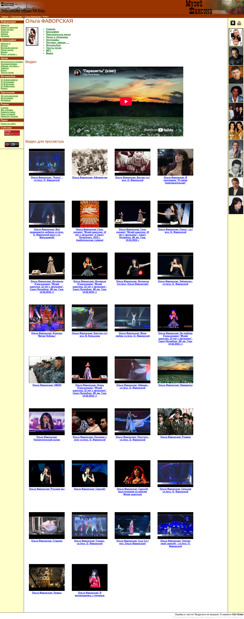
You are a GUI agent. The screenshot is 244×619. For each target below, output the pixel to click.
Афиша (4, 34)
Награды (5, 36)
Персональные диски (58, 34)
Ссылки (4, 108)
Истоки (4, 46)
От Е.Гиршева (7, 82)
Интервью (6, 100)
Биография (52, 31)
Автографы (52, 39)
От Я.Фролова (8, 86)
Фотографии (7, 98)
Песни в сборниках (57, 37)
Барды (4, 52)
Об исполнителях (9, 96)
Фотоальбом (8, 76)
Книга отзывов (8, 114)
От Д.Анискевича (9, 80)
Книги (4, 70)
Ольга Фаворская (33, 16)
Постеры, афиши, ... (57, 42)
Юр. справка (7, 110)
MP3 (48, 50)
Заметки (5, 68)
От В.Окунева (7, 84)
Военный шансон (9, 48)
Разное (4, 88)
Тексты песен (7, 72)
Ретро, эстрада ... (9, 54)
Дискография (8, 40)
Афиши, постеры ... (10, 66)
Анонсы (5, 32)
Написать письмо (9, 116)
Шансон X (5, 43)
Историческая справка (12, 62)
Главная (4, 16)
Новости (5, 25)
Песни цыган (7, 50)
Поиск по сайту (8, 124)
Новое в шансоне (9, 27)
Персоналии (16, 16)
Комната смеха (8, 112)
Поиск (4, 120)
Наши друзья (7, 29)
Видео (49, 53)
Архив (4, 58)
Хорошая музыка (9, 64)
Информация (8, 21)
